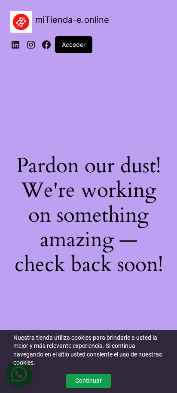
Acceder (73, 44)
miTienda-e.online (72, 20)
